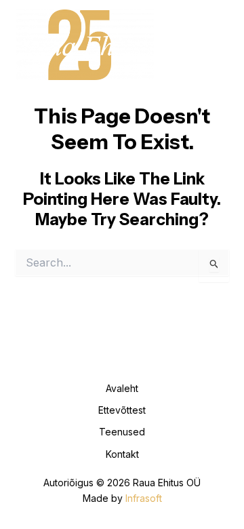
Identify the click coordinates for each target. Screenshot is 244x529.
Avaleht (122, 388)
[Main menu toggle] (212, 45)
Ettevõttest (122, 410)
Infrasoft (143, 498)
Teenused (122, 431)
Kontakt (122, 454)
